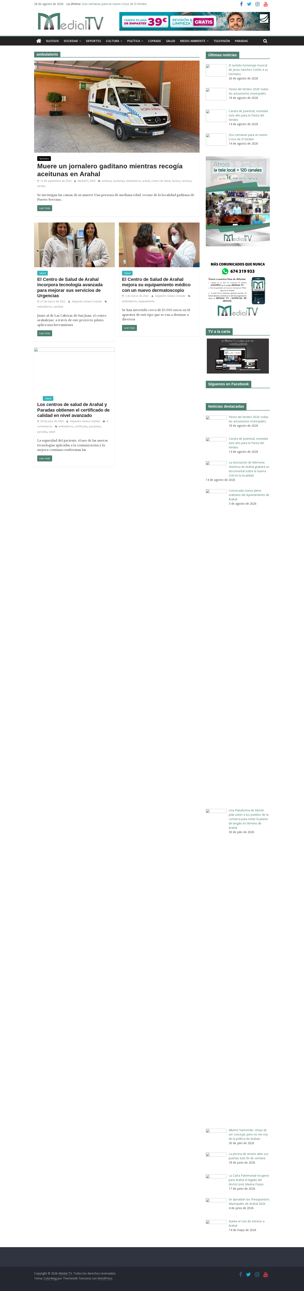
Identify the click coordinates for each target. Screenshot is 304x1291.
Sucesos (52, 41)
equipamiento (146, 301)
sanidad (58, 306)
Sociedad (71, 41)
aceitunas (118, 181)
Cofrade (154, 41)
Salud (170, 41)
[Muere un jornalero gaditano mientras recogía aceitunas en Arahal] (117, 63)
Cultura (112, 41)
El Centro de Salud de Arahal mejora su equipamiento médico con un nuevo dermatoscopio (156, 285)
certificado (81, 426)
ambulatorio (133, 181)
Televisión (221, 41)
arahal (146, 181)
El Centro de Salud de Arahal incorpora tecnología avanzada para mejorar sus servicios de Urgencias (70, 287)
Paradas (241, 41)
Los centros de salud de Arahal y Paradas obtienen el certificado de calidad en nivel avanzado (73, 410)
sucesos (186, 181)
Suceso (176, 181)
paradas (42, 432)
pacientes (95, 426)
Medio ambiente (192, 41)
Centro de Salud (160, 181)
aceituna (106, 181)
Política (133, 41)
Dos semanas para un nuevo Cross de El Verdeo (114, 4)
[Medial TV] (38, 41)
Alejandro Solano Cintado (87, 301)
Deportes (93, 41)
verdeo (41, 186)
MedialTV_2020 (87, 181)
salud (52, 432)
